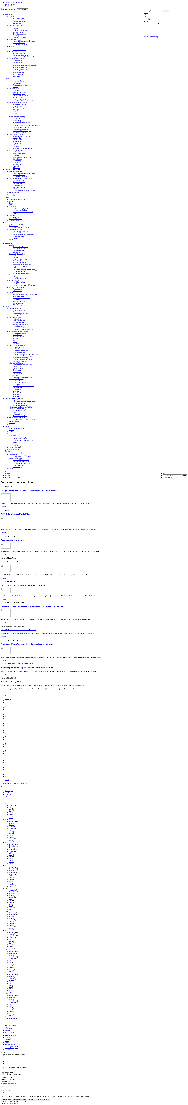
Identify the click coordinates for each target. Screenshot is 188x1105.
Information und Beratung (17, 345)
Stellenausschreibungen (16, 224)
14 (5, 723)
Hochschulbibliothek (19, 73)
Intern (146, 21)
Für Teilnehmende (18, 236)
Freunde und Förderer (19, 37)
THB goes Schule (18, 81)
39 (5, 767)
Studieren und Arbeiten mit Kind (23, 212)
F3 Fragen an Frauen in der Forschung (24, 190)
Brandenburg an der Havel (17, 199)
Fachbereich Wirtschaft (20, 44)
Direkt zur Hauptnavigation (13, 2)
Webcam (7, 1030)
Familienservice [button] (13, 206)
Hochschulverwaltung (19, 34)
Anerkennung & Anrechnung (22, 127)
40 (5, 769)
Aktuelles (11, 245)
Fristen (15, 113)
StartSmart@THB (18, 118)
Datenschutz (8, 1029)
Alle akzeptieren (6, 1099)
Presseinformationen (19, 20)
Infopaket (15, 87)
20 (5, 734)
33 (5, 757)
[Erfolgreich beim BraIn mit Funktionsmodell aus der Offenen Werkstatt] (6, 500)
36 (5, 762)
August (11, 805)
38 (5, 766)
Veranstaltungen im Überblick (22, 85)
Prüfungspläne (17, 138)
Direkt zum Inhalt (10, 4)
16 (5, 727)
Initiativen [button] (12, 215)
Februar (11, 816)
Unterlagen (16, 110)
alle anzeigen (9, 791)
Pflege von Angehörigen (20, 208)
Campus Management (11, 1048)
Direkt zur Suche (10, 6)
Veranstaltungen (17, 60)
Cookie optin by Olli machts (9, 1103)
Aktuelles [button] (11, 16)
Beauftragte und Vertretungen (22, 36)
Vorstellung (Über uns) (16, 254)
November (12, 823)
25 (5, 743)
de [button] (145, 16)
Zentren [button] (11, 64)
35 (5, 760)
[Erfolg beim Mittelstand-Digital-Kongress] (4, 526)
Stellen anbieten (17, 185)
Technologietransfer (19, 182)
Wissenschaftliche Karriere (17, 417)
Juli (10, 807)
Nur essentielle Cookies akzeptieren (23, 1099)
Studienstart (16, 152)
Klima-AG (16, 217)
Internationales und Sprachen (21, 69)
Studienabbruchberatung (20, 129)
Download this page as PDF (18, 783)
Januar (11, 818)
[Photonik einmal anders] (6, 571)
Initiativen (12, 444)
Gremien (11, 275)
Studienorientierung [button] (15, 80)
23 (5, 739)
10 (5, 716)
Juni (10, 809)
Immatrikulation (17, 106)
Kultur (11, 203)
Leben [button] (7, 198)
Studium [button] (7, 78)
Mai (10, 811)
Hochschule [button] (8, 14)
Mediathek (8, 1039)
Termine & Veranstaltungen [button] (17, 58)
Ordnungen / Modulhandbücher (22, 148)
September (12, 826)
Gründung (16, 162)
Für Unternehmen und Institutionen (23, 234)
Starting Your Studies (19, 154)
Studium (7, 306)
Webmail (7, 1037)
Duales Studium (17, 97)
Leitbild (15, 27)
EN (149, 20)
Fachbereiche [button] (13, 39)
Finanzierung (17, 161)
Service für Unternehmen (16, 409)
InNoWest (12, 194)
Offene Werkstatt (14, 192)
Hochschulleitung (18, 32)
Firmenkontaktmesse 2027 (21, 231)
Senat (14, 48)
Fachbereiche (13, 268)
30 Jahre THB (13, 280)
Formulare (16, 115)
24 (5, 741)
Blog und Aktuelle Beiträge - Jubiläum (24, 57)
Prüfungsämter (17, 139)
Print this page (5, 783)
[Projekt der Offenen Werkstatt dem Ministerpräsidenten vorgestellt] (6, 654)
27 (5, 746)
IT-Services (16, 168)
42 (5, 773)
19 (5, 732)
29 (5, 750)
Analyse (5, 1093)
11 (5, 718)
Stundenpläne (17, 143)
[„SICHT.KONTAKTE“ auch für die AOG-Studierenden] (6, 592)
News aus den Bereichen (20, 18)
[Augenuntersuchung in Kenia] (6, 548)
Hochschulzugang (18, 108)
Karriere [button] (7, 222)
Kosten (15, 111)
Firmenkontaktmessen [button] (15, 229)
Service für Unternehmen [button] (16, 180)
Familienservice (13, 435)
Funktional (6, 1091)
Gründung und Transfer (20, 67)
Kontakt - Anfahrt (10, 1025)
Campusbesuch (17, 83)
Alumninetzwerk (14, 220)
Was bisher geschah (19, 53)
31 (5, 753)
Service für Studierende (16, 379)
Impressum (8, 1027)
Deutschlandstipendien (20, 187)
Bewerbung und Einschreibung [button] (18, 102)
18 (5, 730)
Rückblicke (16, 238)
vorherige (8, 699)
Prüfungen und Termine (16, 363)
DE (149, 18)
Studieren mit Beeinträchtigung (22, 131)
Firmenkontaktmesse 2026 (21, 233)
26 (5, 744)
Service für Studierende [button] (16, 150)
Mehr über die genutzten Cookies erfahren (14, 1101)
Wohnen (11, 201)
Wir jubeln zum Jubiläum (20, 55)
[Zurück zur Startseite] (9, 9)
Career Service (17, 159)
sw (145, 14)
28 (5, 748)
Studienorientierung (15, 308)
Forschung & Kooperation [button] (13, 169)
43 (5, 774)
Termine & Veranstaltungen (17, 287)
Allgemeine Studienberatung (21, 122)
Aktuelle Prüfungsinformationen (22, 136)
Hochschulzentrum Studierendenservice (25, 66)
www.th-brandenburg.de (8, 1083)
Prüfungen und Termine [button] (16, 134)
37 (5, 764)
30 (5, 751)
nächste (7, 780)
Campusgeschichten (19, 21)
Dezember (12, 821)
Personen (7, 1042)
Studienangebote (14, 317)
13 (5, 722)
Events (7, 792)
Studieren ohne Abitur (19, 99)
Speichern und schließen (42, 1099)
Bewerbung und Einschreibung (18, 331)
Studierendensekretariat (20, 124)
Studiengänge (17, 90)
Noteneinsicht (17, 141)
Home (7, 472)
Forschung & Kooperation (13, 398)
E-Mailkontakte (5, 1081)
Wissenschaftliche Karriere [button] (17, 189)
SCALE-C (12, 196)
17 (5, 729)
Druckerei (16, 166)
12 (5, 720)
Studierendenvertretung (20, 50)
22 (5, 737)
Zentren (11, 292)
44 (5, 776)
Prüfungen (8, 794)
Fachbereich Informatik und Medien (24, 41)
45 (5, 778)
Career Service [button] (13, 226)
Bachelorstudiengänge (19, 92)
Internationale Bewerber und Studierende (25, 125)
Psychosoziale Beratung (20, 132)
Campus (15, 29)
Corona (15, 213)
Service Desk (17, 120)
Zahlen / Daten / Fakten (20, 30)
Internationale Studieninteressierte (23, 101)
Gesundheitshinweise (15, 219)
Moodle (7, 1041)
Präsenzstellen (17, 71)
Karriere (7, 451)
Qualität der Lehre (18, 74)
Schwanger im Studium (20, 210)
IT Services (16, 76)
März (10, 814)
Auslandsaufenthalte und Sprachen (23, 157)
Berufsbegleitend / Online (20, 95)
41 (5, 771)
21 (5, 736)
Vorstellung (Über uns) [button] (16, 25)
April (10, 812)
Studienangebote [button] (14, 88)
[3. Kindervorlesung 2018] (44, 685)
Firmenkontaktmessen (15, 458)
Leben (7, 426)
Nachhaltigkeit (17, 23)
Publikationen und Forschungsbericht (20, 178)
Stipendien (16, 155)
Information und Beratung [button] (17, 117)
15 (5, 725)
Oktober (11, 825)
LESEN (3, 507)
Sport (10, 205)
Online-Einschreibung (19, 104)
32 (5, 755)
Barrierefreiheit (9, 1032)
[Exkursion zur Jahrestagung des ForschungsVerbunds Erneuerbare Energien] (6, 616)
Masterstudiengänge (19, 94)
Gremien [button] (11, 46)
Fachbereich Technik (19, 43)
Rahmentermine (17, 62)
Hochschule (8, 243)
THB (2, 11)
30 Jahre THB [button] (13, 51)
